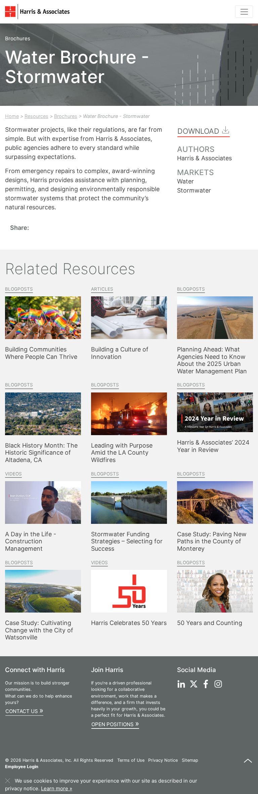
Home (12, 116)
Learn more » (56, 788)
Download (199, 131)
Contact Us (24, 710)
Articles (102, 289)
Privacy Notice (163, 760)
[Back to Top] (248, 763)
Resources (36, 116)
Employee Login (21, 766)
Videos (13, 473)
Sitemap (190, 760)
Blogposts (19, 289)
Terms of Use (130, 760)
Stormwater (194, 190)
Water (185, 181)
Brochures (65, 116)
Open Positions (115, 723)
